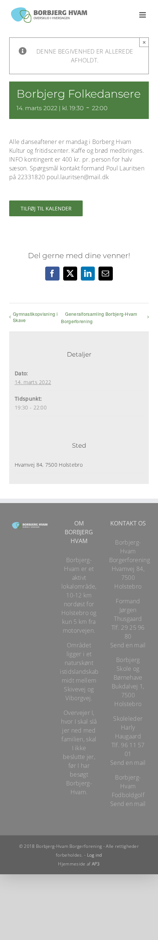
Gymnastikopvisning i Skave (35, 317)
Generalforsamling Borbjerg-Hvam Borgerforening (99, 318)
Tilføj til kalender (46, 208)
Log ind (94, 855)
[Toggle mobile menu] (143, 15)
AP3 (96, 864)
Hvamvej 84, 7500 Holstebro (49, 464)
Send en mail (128, 645)
